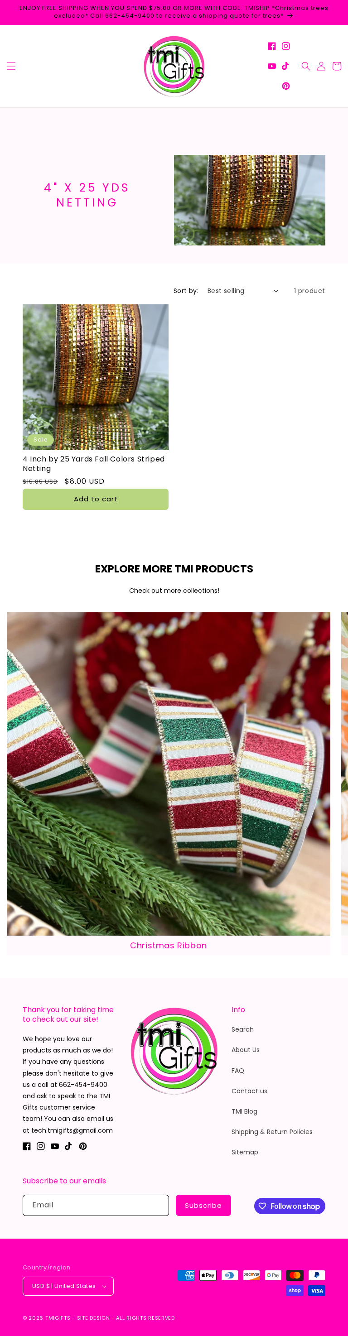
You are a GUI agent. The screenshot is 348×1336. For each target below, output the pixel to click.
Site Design (93, 1318)
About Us (246, 1049)
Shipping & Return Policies (272, 1131)
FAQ (238, 1070)
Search (243, 1029)
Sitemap (245, 1152)
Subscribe (203, 1205)
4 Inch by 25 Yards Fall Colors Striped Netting (94, 464)
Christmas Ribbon (168, 945)
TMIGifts (58, 1318)
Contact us (249, 1091)
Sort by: (186, 290)
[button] (11, 66)
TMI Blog (244, 1111)
